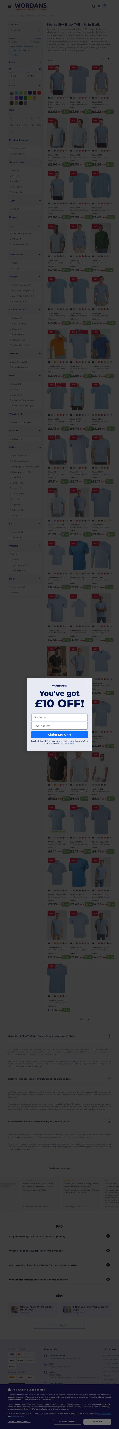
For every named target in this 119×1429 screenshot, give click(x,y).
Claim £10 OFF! (59, 734)
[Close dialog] (88, 682)
